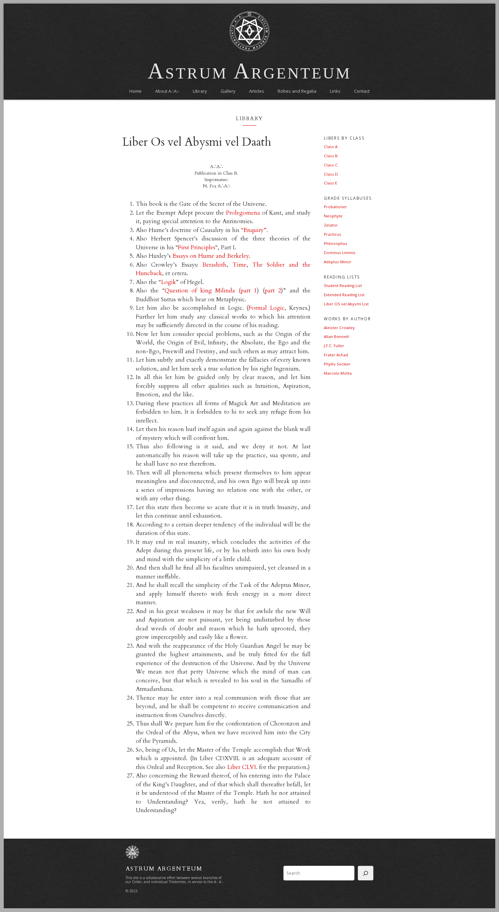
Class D (331, 174)
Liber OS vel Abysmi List (346, 303)
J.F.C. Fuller (334, 345)
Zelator (331, 225)
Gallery (228, 91)
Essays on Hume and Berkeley (210, 256)
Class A (330, 146)
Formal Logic (266, 308)
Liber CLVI (241, 767)
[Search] (365, 873)
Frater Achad (336, 354)
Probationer (335, 206)
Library (200, 91)
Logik (168, 282)
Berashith (214, 265)
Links (335, 91)
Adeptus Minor (337, 261)
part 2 (273, 290)
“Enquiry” (253, 230)
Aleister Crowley (339, 327)
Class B (331, 155)
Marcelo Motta (338, 373)
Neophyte (333, 215)
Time (239, 265)
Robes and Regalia (297, 91)
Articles (256, 91)
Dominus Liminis (339, 252)
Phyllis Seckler (337, 363)
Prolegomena (243, 213)
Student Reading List (343, 285)
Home (135, 91)
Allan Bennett (336, 336)
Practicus (332, 234)
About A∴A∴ (167, 91)
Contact (362, 91)
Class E (330, 182)
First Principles (196, 247)
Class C (331, 164)
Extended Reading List (344, 294)
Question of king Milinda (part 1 (211, 290)
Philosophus (335, 243)
